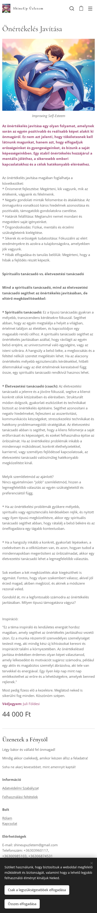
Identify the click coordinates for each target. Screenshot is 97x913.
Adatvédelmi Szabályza (20, 788)
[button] (72, 8)
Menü (90, 8)
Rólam (7, 818)
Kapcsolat (9, 823)
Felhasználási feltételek (20, 797)
